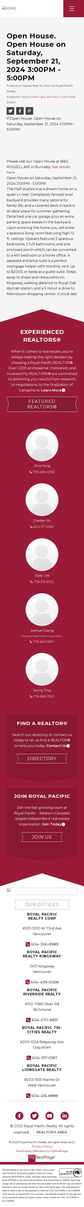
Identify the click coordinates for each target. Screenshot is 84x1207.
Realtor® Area (52, 1132)
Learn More (51, 390)
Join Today (51, 824)
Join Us (42, 837)
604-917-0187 (44, 1057)
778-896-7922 (43, 696)
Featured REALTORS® (42, 404)
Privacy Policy (41, 1146)
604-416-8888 (44, 1095)
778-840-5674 (43, 642)
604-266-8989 (44, 944)
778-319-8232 (44, 582)
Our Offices (42, 904)
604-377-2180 (44, 527)
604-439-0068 (45, 982)
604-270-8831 (45, 1020)
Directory (41, 758)
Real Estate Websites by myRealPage (42, 1151)
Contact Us (56, 746)
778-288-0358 (43, 472)
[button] (42, 404)
